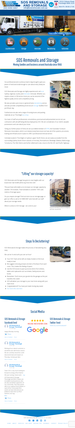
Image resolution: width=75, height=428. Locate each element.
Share (15, 337)
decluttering (38, 103)
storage (36, 106)
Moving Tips (38, 423)
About (15, 423)
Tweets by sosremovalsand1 (58, 325)
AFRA (47, 129)
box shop (25, 115)
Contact (54, 423)
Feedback (46, 423)
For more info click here (14, 289)
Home (9, 423)
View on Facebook (8, 337)
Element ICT (42, 417)
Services (21, 423)
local (42, 91)
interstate (27, 94)
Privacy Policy (63, 423)
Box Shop (29, 423)
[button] (69, 12)
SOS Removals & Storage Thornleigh (15, 326)
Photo (9, 334)
